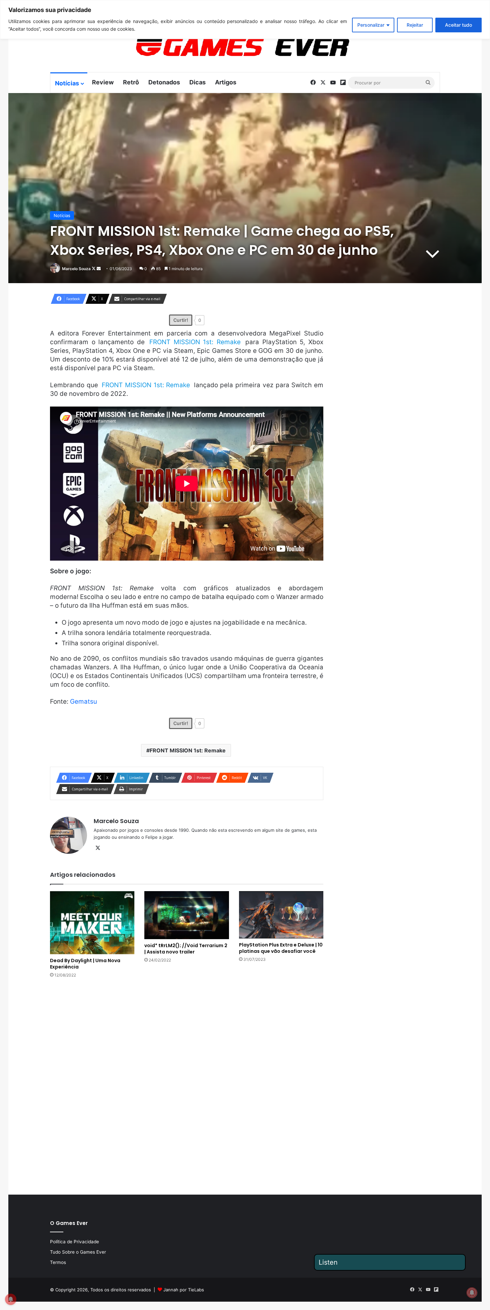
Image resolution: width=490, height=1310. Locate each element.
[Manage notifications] (472, 1292)
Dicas (197, 82)
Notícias (67, 83)
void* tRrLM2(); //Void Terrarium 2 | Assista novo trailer (185, 948)
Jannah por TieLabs (183, 1289)
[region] (245, 19)
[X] (98, 848)
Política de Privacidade (74, 1241)
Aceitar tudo (458, 25)
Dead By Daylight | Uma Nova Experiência (85, 963)
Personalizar (370, 25)
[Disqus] (186, 1085)
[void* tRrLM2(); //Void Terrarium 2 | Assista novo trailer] (186, 915)
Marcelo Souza (76, 268)
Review (103, 82)
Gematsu (83, 701)
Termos (58, 1262)
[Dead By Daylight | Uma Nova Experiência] (92, 922)
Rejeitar (415, 25)
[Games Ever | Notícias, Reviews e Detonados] (207, 47)
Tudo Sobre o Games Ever (78, 1252)
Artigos (225, 82)
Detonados (164, 82)
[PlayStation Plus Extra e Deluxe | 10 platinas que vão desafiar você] (281, 914)
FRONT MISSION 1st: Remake (188, 750)
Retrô (131, 82)
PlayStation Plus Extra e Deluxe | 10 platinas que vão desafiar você (281, 947)
